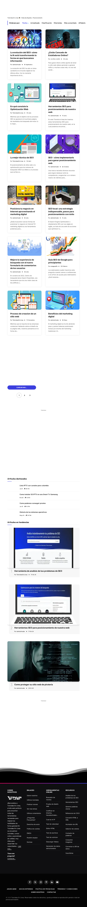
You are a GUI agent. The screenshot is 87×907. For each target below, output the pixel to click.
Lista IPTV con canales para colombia (34, 486)
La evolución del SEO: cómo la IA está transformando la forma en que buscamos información (23, 56)
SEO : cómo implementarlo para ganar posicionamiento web (62, 160)
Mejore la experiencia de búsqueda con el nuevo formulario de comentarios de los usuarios (23, 264)
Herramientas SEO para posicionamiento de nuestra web (62, 109)
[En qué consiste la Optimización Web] (24, 92)
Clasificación (47, 23)
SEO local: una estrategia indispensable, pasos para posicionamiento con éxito (61, 211)
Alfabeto (82, 23)
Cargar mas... (21, 387)
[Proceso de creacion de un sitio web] (24, 300)
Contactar (51, 892)
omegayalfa (54, 266)
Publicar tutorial (32, 804)
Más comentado (70, 23)
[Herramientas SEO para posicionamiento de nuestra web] (62, 92)
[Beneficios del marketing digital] (62, 300)
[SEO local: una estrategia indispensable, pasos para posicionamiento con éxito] (62, 195)
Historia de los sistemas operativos (33, 512)
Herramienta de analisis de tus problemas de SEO (38, 571)
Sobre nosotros (37, 892)
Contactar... (11, 858)
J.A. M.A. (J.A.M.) (55, 59)
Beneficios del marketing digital (60, 315)
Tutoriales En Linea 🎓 (13, 18)
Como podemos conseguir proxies (33, 503)
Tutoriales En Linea (18, 113)
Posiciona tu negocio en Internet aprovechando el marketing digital (22, 211)
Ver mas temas (32, 809)
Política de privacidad (45, 889)
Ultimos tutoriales (33, 800)
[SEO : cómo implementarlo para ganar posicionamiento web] (62, 144)
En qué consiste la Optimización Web (19, 107)
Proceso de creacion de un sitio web (23, 315)
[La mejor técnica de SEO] (24, 144)
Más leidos (58, 23)
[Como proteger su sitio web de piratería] (43, 661)
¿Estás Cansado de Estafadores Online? (58, 54)
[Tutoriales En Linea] (14, 798)
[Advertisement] (43, 8)
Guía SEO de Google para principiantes (60, 261)
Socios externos (26, 889)
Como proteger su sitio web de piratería (33, 684)
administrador (17, 64)
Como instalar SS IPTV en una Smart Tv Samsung (39, 494)
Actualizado (35, 23)
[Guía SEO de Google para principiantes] (62, 246)
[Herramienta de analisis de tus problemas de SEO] (43, 548)
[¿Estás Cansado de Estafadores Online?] (62, 38)
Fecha (24, 23)
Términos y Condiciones (67, 889)
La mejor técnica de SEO (22, 157)
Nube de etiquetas (27, 18)
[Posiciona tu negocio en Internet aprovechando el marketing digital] (24, 195)
